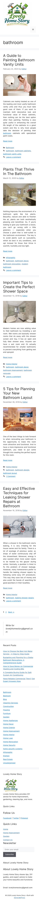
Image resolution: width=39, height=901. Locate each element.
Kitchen (6, 756)
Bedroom (7, 696)
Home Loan (8, 738)
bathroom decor (21, 261)
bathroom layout (10, 473)
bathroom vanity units (12, 154)
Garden (6, 717)
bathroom (7, 133)
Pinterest (24, 818)
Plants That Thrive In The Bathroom (18, 171)
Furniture (7, 713)
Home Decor (8, 724)
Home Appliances (10, 720)
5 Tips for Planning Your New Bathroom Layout (19, 393)
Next (11, 612)
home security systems (12, 749)
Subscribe (9, 854)
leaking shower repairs (24, 598)
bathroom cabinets (23, 151)
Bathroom (10, 148)
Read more (7, 141)
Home (5, 829)
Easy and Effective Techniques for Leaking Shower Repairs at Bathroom (19, 497)
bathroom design (22, 470)
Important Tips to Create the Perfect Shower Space (19, 286)
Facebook (7, 818)
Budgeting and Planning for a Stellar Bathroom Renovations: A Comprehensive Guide (18, 660)
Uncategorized (9, 763)
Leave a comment (13, 157)
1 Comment (10, 476)
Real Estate (8, 759)
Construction (8, 706)
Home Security (9, 745)
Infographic (10, 258)
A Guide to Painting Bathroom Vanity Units (19, 59)
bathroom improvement (13, 370)
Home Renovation (10, 742)
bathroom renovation (12, 264)
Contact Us (7, 840)
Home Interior (11, 364)
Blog (5, 699)
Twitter (16, 818)
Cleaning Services (10, 703)
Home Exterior (9, 728)
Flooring (6, 710)
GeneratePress (19, 898)
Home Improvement (11, 731)
